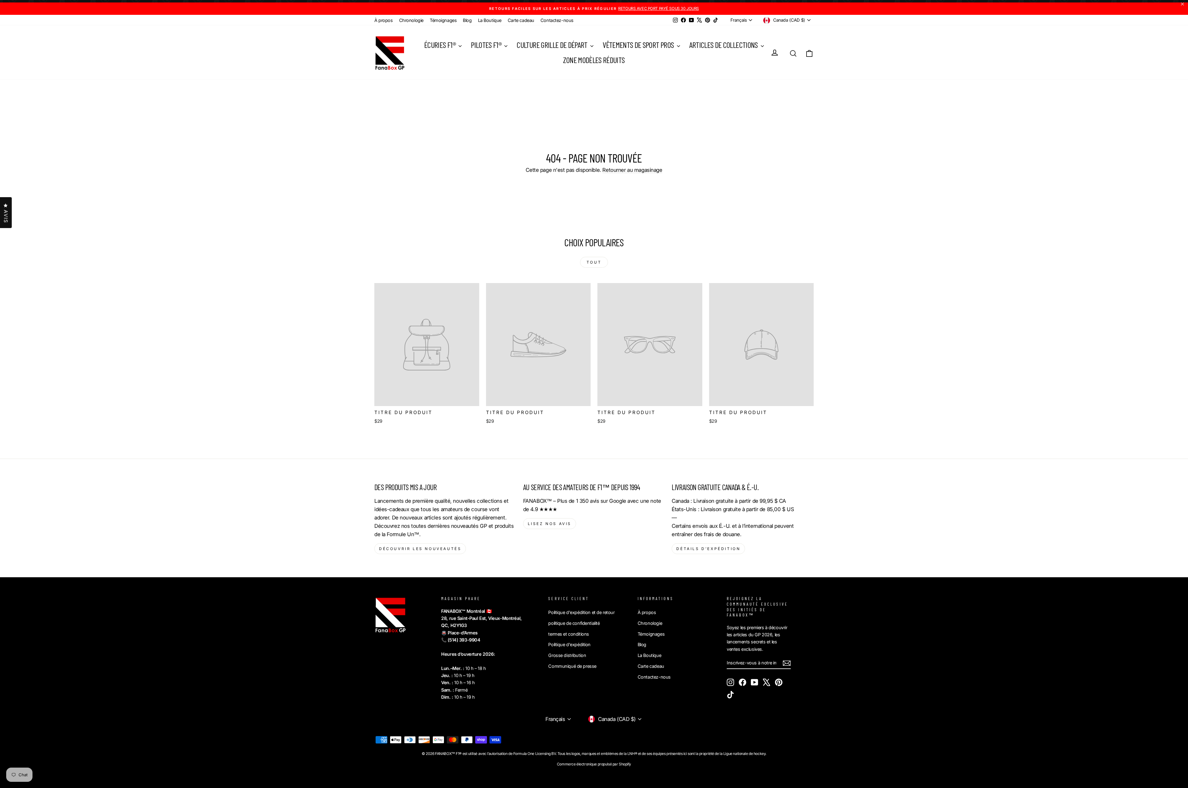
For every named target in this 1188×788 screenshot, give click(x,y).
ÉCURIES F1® (440, 44)
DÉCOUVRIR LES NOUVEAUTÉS (420, 548)
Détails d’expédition (708, 548)
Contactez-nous (557, 20)
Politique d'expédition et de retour (581, 612)
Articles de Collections (724, 44)
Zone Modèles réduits (594, 60)
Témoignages (443, 20)
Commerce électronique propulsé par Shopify (594, 764)
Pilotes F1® (487, 44)
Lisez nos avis (549, 523)
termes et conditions (568, 634)
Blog (467, 20)
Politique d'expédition (569, 644)
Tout (594, 262)
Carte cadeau (521, 20)
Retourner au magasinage (632, 170)
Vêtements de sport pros (639, 44)
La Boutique (489, 20)
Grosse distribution (567, 655)
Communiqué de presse (572, 666)
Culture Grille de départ (553, 44)
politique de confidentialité (574, 623)
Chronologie (411, 20)
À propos (383, 20)
